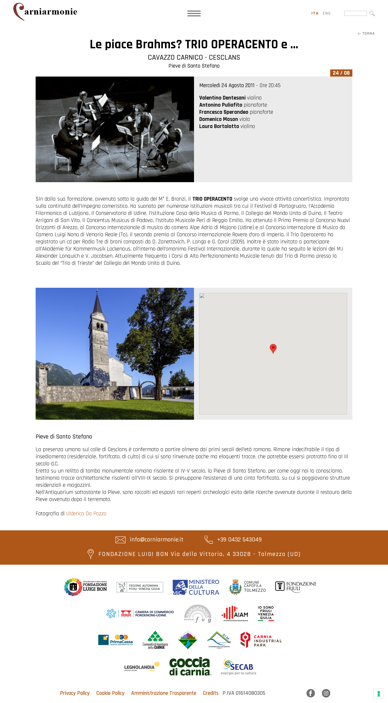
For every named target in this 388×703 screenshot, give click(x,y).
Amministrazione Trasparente (163, 693)
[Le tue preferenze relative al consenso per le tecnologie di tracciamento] (379, 694)
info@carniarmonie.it (155, 540)
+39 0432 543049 (238, 540)
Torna (368, 33)
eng (327, 13)
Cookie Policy (110, 693)
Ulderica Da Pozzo (86, 513)
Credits (211, 693)
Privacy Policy (75, 693)
